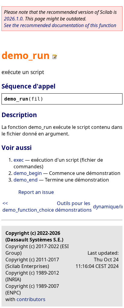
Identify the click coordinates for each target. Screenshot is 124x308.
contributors (31, 299)
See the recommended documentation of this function (60, 25)
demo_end (26, 179)
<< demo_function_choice (28, 206)
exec (19, 160)
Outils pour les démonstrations (73, 206)
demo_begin (28, 173)
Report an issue (36, 192)
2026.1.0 (13, 18)
